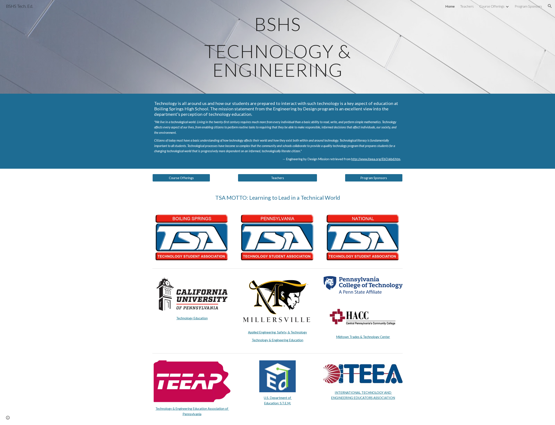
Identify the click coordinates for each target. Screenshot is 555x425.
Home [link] (450, 6)
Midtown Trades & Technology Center (363, 337)
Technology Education (192, 318)
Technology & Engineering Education (277, 340)
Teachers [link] (467, 6)
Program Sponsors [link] (528, 6)
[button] (550, 6)
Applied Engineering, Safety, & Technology (277, 332)
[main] (277, 47)
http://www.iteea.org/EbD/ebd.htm (375, 159)
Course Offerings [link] (491, 6)
